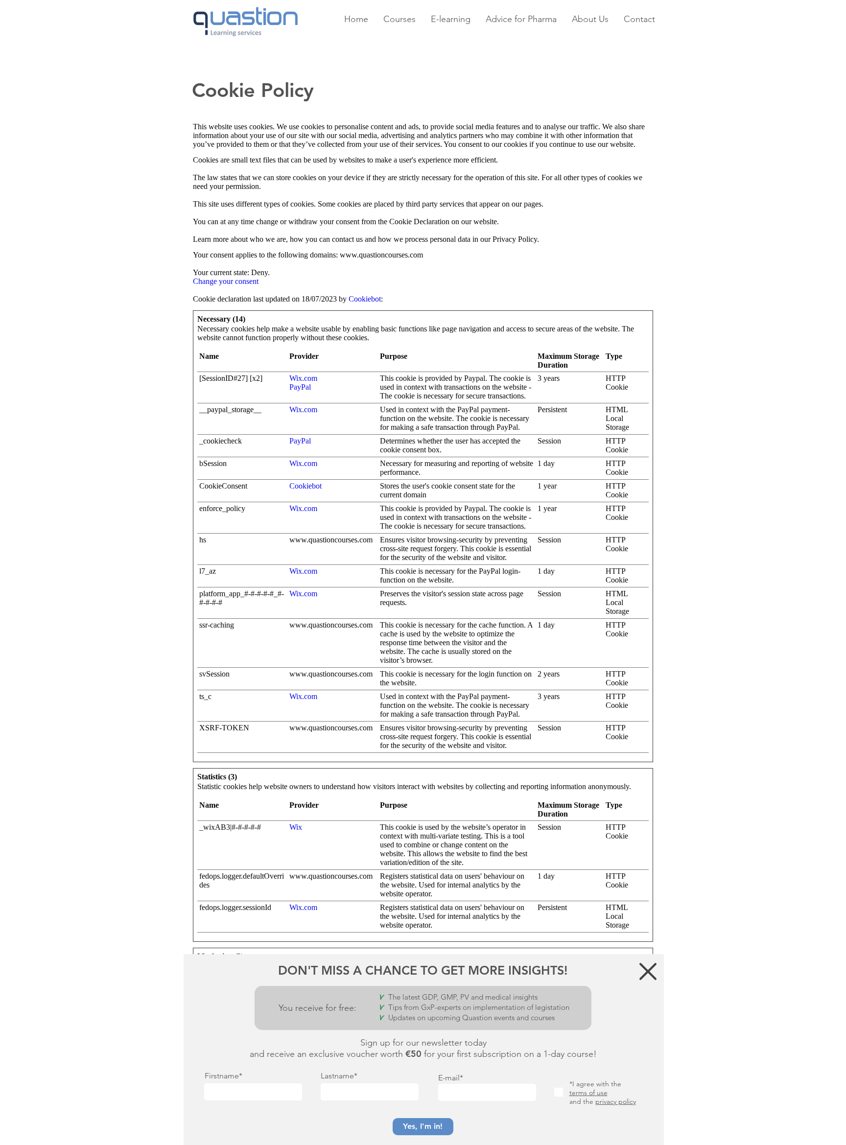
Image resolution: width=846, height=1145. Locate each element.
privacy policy (615, 1101)
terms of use (588, 1092)
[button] (648, 971)
